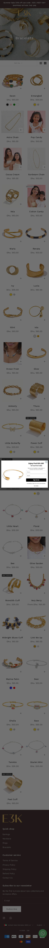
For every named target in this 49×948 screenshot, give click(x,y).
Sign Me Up (36, 480)
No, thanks (36, 485)
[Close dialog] (46, 462)
